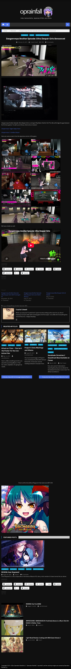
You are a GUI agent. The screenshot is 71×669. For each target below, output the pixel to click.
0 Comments (50, 42)
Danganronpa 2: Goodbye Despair (10, 132)
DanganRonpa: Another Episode (15, 306)
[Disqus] (35, 403)
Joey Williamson (5, 358)
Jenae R (17, 574)
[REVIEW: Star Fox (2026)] (12, 611)
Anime (4, 345)
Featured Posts (10, 537)
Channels (24, 35)
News (31, 35)
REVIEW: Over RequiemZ (10, 572)
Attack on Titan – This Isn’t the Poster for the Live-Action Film (11, 350)
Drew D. (40, 640)
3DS (27, 345)
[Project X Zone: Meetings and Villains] (35, 335)
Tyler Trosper (63, 363)
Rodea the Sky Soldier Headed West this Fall (54, 377)
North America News (42, 35)
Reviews (21, 569)
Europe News (52, 345)
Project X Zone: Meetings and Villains (34, 348)
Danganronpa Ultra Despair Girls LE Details (56, 294)
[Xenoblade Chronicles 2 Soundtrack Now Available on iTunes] (59, 336)
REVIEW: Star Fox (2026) (33, 604)
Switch (51, 352)
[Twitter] (16, 319)
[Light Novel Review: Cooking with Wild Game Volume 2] (12, 644)
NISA (26, 306)
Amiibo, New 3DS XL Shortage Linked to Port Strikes (18, 377)
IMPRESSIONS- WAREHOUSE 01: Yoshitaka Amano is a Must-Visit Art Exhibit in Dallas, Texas (47, 622)
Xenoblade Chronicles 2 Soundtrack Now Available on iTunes (59, 357)
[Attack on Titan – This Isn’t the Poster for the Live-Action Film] (12, 336)
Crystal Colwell (34, 42)
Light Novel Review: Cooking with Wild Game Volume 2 (43, 638)
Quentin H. (40, 625)
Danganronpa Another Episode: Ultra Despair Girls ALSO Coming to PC (10, 295)
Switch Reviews (38, 569)
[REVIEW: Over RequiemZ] (35, 553)
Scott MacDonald (29, 355)
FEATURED (11, 345)
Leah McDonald (43, 606)
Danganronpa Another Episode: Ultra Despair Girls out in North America (32, 295)
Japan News (62, 345)
